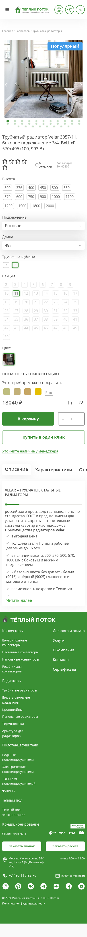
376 (19, 187)
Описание (16, 469)
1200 (8, 205)
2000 (50, 205)
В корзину (28, 419)
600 (19, 196)
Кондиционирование (20, 824)
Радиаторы (23, 31)
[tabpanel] (43, 79)
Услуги (58, 640)
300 (7, 187)
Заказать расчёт (65, 846)
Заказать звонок (22, 846)
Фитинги (9, 791)
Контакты (61, 659)
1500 (22, 205)
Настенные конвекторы (20, 652)
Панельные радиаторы (20, 716)
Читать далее (19, 600)
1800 (36, 205)
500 (55, 187)
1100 (70, 196)
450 (43, 187)
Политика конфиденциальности (23, 903)
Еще (49, 392)
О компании (63, 650)
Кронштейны (12, 709)
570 (7, 196)
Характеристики (53, 470)
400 (31, 187)
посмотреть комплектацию (30, 374)
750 (31, 196)
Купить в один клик (44, 437)
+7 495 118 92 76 (22, 875)
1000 (56, 196)
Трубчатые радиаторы (47, 31)
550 (67, 187)
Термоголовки (13, 724)
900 (43, 196)
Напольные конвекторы (20, 659)
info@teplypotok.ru (73, 876)
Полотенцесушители (20, 745)
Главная (7, 31)
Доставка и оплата (69, 630)
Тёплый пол (12, 800)
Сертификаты (64, 669)
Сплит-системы (14, 834)
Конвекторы (12, 630)
